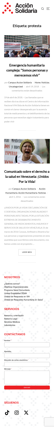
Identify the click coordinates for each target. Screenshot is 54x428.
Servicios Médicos (12, 321)
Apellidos (7, 351)
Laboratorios (9, 325)
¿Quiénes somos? (12, 283)
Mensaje (8, 369)
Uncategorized (16, 86)
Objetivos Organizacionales (16, 286)
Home (38, 82)
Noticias (45, 82)
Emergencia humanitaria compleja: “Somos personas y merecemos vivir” (27, 70)
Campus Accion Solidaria (20, 82)
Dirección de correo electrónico (16, 360)
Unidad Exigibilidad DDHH (15, 293)
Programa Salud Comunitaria (17, 290)
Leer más (29, 252)
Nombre (7, 340)
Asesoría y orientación (14, 315)
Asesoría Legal (10, 318)
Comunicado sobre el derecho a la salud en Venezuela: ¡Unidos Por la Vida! (26, 176)
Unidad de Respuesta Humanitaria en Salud (23, 299)
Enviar (27, 387)
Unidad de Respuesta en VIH (17, 296)
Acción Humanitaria (27, 192)
